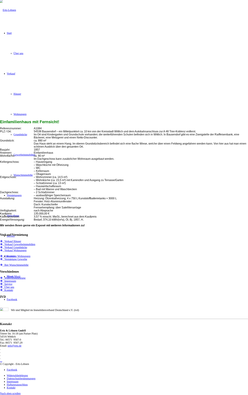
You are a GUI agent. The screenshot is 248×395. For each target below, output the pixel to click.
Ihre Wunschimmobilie (15, 265)
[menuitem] (127, 375)
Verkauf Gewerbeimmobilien (18, 244)
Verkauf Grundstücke (14, 247)
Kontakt (7, 290)
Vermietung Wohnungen (16, 256)
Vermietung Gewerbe (14, 259)
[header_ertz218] (8, 10)
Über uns (8, 287)
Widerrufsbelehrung (13, 278)
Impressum (9, 281)
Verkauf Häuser (11, 241)
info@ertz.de (14, 345)
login (1, 361)
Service (7, 284)
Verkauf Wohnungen (14, 250)
